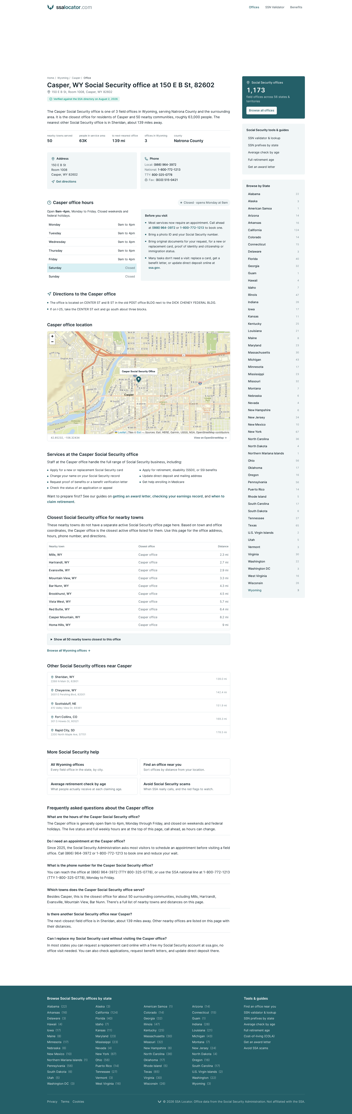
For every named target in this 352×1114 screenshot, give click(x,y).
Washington (204, 1078)
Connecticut (204, 1012)
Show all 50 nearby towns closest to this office (87, 639)
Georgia (153, 1018)
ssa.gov (154, 267)
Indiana (201, 1024)
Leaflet (121, 432)
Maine (54, 1036)
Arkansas (57, 1012)
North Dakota (204, 1054)
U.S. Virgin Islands (207, 1071)
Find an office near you (260, 1006)
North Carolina (158, 1054)
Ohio (103, 1060)
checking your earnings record (177, 496)
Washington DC (61, 1083)
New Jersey (204, 1048)
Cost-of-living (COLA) (259, 1036)
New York (106, 1054)
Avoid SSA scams (256, 1048)
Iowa (54, 1030)
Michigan (202, 1036)
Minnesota (58, 1042)
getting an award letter (132, 496)
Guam (199, 1018)
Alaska (103, 1006)
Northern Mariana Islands (67, 1060)
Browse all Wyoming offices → (68, 650)
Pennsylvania (60, 1066)
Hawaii (54, 1024)
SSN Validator (274, 7)
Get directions (66, 181)
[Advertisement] (176, 42)
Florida (104, 1018)
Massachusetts (158, 1036)
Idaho (102, 1024)
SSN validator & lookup (264, 138)
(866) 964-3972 (165, 164)
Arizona (201, 1006)
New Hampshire (158, 1048)
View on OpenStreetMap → (210, 437)
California (107, 1012)
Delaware (56, 1018)
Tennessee (107, 1071)
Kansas (104, 1030)
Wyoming (62, 77)
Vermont (104, 1078)
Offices (254, 7)
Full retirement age (261, 159)
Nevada (104, 1048)
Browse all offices (261, 110)
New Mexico (59, 1054)
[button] (138, 379)
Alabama (57, 1006)
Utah (53, 1078)
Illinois (152, 1024)
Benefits (296, 7)
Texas (152, 1071)
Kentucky (154, 1030)
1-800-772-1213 (169, 169)
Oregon (201, 1060)
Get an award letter (261, 167)
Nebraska (56, 1048)
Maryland (106, 1036)
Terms (65, 1101)
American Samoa (158, 1006)
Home (50, 77)
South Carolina (206, 1066)
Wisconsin (154, 1083)
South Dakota (59, 1071)
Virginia (153, 1078)
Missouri (153, 1042)
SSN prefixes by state (263, 145)
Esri (139, 432)
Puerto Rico (107, 1066)
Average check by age (263, 152)
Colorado (154, 1012)
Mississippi (107, 1042)
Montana (201, 1042)
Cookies (78, 1101)
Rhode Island (156, 1066)
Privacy (52, 1101)
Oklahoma (154, 1060)
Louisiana (202, 1030)
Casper (76, 77)
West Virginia (108, 1083)
